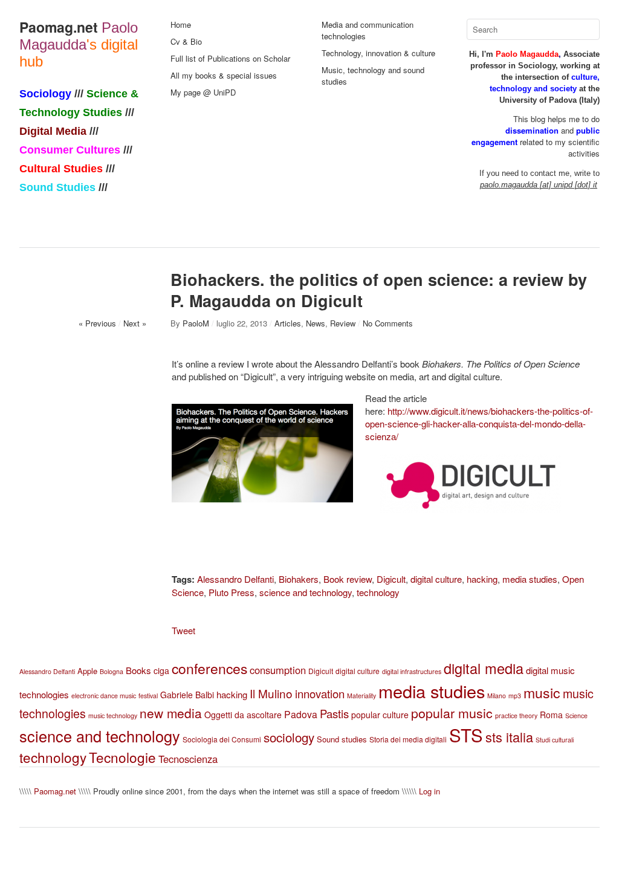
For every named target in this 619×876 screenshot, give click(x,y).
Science (576, 715)
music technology (112, 715)
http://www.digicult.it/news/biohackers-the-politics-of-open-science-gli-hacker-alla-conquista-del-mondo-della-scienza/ (479, 423)
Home (180, 24)
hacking (482, 579)
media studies (529, 579)
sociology (289, 737)
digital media (483, 668)
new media (171, 713)
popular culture (380, 715)
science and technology (305, 592)
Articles (287, 323)
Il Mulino (271, 693)
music (541, 692)
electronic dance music (103, 695)
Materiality (361, 695)
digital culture (436, 579)
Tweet (183, 630)
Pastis (334, 713)
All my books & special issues (223, 75)
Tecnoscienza (188, 758)
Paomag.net (58, 27)
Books (138, 670)
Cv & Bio (186, 41)
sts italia (509, 736)
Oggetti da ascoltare (243, 715)
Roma (551, 715)
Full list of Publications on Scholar (230, 58)
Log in (429, 791)
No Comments (388, 323)
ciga (161, 670)
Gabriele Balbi (187, 695)
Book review (347, 579)
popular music (452, 712)
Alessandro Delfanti (235, 579)
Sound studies (342, 739)
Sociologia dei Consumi (222, 739)
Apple (87, 670)
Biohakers (299, 579)
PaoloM (196, 323)
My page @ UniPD (203, 92)
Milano (496, 695)
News (315, 323)
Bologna (111, 671)
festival (148, 695)
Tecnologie (122, 757)
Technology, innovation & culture (378, 53)
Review (342, 323)
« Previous (97, 323)
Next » (134, 323)
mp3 (514, 695)
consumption (278, 670)
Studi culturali (555, 739)
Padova (300, 714)
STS (466, 734)
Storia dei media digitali (408, 739)
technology (378, 592)
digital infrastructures (411, 671)
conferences (209, 668)
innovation (320, 693)
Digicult (391, 579)
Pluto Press (231, 592)
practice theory (516, 715)
